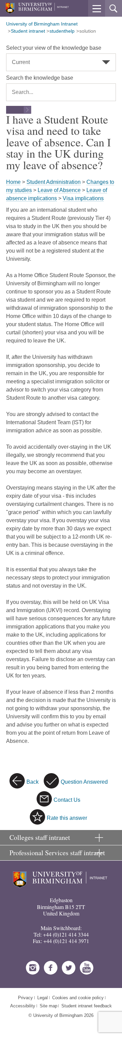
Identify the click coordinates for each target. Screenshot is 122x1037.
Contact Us (67, 800)
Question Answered (84, 782)
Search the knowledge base (39, 78)
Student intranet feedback (86, 1005)
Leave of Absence (59, 190)
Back (32, 782)
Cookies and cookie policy (78, 997)
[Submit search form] (18, 110)
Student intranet (28, 31)
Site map (48, 1005)
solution (87, 31)
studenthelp (62, 31)
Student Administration (53, 182)
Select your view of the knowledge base (53, 48)
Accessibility (22, 1005)
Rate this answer (67, 818)
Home (13, 182)
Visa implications (83, 198)
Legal (42, 997)
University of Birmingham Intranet (42, 24)
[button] (96, 8)
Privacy (25, 997)
